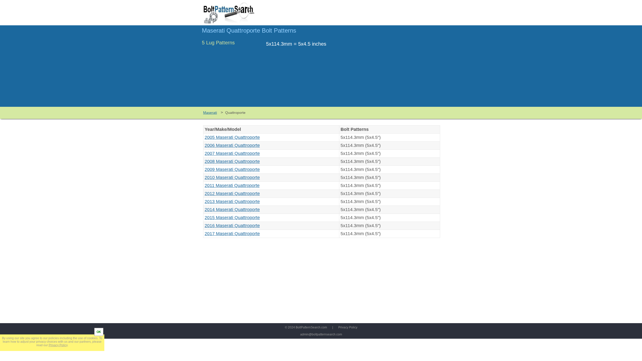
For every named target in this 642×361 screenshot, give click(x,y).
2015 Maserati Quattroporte (232, 217)
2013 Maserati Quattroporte (232, 201)
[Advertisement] (398, 68)
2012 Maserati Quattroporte (232, 193)
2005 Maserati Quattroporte (232, 137)
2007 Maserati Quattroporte (232, 153)
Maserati (210, 113)
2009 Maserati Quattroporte (232, 169)
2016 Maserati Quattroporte (232, 225)
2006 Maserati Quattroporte (232, 145)
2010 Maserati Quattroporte (232, 177)
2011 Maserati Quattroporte (232, 185)
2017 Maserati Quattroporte (232, 233)
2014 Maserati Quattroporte (232, 209)
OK (99, 332)
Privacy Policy (347, 327)
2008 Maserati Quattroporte (232, 161)
